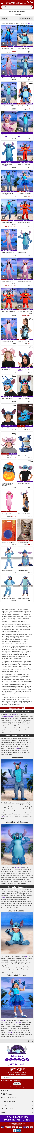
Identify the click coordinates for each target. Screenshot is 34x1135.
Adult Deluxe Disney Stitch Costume (8, 193)
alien (14, 714)
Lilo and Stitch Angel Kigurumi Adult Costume (7, 513)
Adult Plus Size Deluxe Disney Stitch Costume (25, 135)
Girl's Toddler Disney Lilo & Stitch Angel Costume (24, 281)
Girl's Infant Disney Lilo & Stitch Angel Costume (7, 135)
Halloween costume (7, 716)
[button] (32, 3)
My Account (7, 1094)
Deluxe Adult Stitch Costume (8, 598)
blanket (3, 817)
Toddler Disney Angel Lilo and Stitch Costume (8, 252)
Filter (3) (4, 18)
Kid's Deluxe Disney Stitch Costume (8, 105)
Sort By (25, 18)
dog (6, 714)
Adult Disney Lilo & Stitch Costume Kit (24, 513)
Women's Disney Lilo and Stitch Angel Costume (8, 281)
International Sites (8, 1109)
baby (26, 956)
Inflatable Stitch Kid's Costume (23, 252)
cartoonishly (18, 867)
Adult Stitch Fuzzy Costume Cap (24, 427)
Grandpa (9, 1032)
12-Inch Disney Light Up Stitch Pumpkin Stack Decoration (7, 484)
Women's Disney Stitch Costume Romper (7, 222)
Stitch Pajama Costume (23, 598)
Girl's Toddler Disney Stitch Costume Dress (24, 193)
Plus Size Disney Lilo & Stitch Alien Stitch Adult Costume (25, 311)
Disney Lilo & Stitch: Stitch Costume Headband (24, 369)
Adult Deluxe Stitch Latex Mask (24, 483)
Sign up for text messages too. (12, 1080)
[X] (11, 1059)
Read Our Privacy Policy (17, 1087)
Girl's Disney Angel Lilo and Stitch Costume (8, 77)
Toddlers (3, 1020)
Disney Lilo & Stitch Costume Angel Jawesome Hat (8, 455)
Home (5, 1090)
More (3, 1113)
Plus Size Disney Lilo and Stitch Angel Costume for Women (7, 341)
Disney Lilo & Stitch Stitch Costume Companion (24, 341)
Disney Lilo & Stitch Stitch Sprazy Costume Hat (24, 398)
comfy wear (21, 807)
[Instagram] (19, 1059)
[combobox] (15, 7)
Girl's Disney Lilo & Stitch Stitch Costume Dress (7, 48)
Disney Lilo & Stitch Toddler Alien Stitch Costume (8, 311)
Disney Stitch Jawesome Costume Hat (7, 398)
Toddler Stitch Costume (7, 570)
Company (4, 1105)
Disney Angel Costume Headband (7, 369)
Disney (17, 748)
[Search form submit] (31, 7)
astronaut (19, 1022)
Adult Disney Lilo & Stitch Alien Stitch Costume (24, 222)
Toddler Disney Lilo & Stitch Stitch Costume (24, 77)
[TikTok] (27, 1059)
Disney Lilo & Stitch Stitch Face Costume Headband (8, 427)
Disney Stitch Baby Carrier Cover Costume (24, 105)
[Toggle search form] (28, 3)
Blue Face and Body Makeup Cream (8, 542)
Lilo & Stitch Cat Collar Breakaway (23, 542)
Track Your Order (9, 1098)
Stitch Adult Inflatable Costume (7, 164)
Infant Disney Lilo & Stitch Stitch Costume (24, 48)
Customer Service (8, 1101)
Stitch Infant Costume (23, 570)
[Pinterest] (15, 1059)
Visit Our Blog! (18, 1064)
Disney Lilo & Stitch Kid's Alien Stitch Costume (24, 164)
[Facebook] (7, 1059)
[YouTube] (23, 1059)
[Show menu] (2, 2)
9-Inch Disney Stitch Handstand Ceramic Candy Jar (24, 455)
